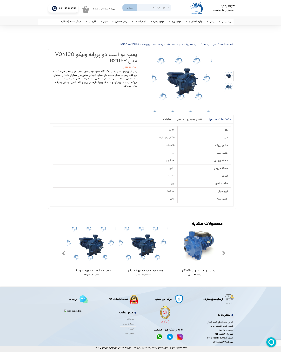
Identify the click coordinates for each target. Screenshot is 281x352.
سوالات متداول (128, 324)
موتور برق (176, 21)
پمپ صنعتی (121, 21)
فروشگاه (130, 319)
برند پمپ (226, 21)
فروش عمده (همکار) (71, 21)
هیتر (105, 21)
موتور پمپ (158, 21)
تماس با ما (129, 333)
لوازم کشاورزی (195, 21)
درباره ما (130, 328)
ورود (113, 9)
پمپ (212, 21)
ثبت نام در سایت (100, 9)
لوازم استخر (140, 21)
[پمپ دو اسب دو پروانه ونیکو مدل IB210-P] (182, 82)
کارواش (92, 21)
